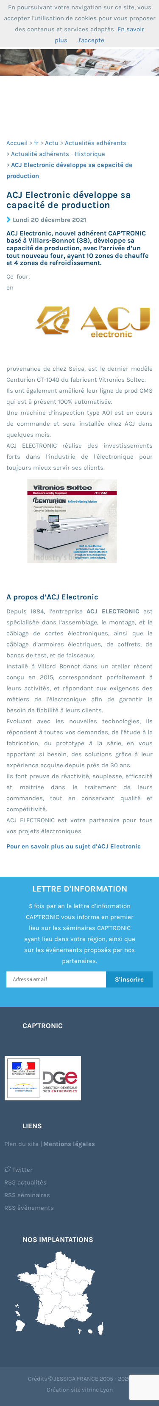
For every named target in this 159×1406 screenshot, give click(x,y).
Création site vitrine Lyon (80, 1389)
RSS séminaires (27, 1195)
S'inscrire (129, 979)
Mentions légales (69, 1144)
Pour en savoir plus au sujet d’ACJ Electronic (73, 846)
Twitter (22, 1169)
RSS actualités (25, 1182)
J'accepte (91, 40)
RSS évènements (29, 1208)
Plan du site (21, 1144)
